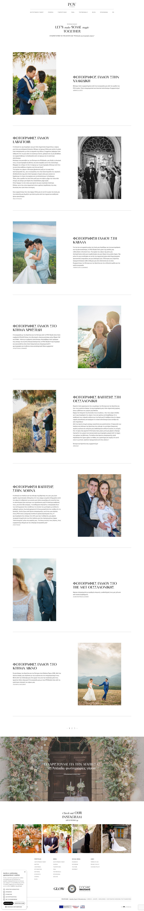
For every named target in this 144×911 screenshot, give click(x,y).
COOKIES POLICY (95, 867)
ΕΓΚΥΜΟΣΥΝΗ (38, 869)
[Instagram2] (57, 838)
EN (113, 12)
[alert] (14, 889)
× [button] (24, 872)
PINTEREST (75, 869)
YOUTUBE (74, 867)
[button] (14, 907)
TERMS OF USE (94, 862)
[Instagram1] (27, 838)
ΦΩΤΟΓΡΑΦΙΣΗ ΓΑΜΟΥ (36, 12)
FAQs (72, 12)
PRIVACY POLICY (95, 864)
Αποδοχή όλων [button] (8, 903)
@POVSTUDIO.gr (72, 820)
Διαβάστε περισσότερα (16, 886)
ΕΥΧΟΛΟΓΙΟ (37, 874)
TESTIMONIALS (83, 12)
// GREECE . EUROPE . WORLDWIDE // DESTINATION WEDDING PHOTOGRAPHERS (108, 899)
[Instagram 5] (116, 838)
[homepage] (72, 5)
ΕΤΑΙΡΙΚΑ (50, 12)
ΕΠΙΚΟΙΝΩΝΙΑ (104, 12)
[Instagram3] (86, 838)
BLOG (94, 12)
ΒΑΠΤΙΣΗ (36, 864)
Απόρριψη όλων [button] (19, 903)
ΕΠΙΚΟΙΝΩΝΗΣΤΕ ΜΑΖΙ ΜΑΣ (72, 774)
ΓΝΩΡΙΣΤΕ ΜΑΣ (62, 12)
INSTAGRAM (75, 864)
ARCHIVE (55, 876)
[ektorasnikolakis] (85, 889)
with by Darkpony (126, 906)
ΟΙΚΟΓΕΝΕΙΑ (37, 867)
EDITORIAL (37, 871)
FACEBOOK (75, 862)
